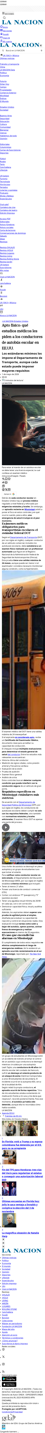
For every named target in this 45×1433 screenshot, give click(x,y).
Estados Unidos (7, 107)
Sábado (3, 236)
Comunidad (5, 127)
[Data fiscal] (3, 1428)
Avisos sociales (6, 227)
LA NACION (7, 321)
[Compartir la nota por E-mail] (9, 489)
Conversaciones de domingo (13, 233)
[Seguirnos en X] (3, 1357)
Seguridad (4, 118)
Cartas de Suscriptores (10, 150)
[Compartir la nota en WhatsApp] (6, 482)
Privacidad (18, 1412)
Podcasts (4, 193)
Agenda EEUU (8, 1113)
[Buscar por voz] (41, 50)
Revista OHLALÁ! (7, 247)
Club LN (6, 38)
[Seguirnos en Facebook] (3, 1350)
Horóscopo (5, 184)
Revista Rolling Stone (9, 259)
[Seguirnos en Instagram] (3, 1365)
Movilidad (4, 95)
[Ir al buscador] (4, 17)
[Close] (3, 1239)
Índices (3, 98)
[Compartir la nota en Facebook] (3, 489)
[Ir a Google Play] (9, 1380)
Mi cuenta (7, 41)
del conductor (14, 754)
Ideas (2, 239)
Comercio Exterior (8, 92)
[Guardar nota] (6, 479)
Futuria (3, 81)
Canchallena (5, 167)
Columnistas (5, 147)
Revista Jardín (6, 261)
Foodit (6, 34)
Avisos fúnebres (7, 224)
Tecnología (5, 181)
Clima (2, 67)
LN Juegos (4, 176)
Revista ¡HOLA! (6, 250)
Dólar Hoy (4, 84)
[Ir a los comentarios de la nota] (9, 479)
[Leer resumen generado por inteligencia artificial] (3, 479)
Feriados (4, 187)
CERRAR (3, 2)
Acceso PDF (5, 219)
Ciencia (3, 133)
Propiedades (6, 90)
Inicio (5, 27)
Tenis (2, 164)
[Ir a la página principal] (22, 23)
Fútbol (3, 158)
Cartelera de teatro (8, 210)
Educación (4, 121)
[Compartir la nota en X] (6, 489)
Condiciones (7, 1412)
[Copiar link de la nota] (3, 486)
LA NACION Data (7, 70)
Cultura (3, 124)
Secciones (7, 30)
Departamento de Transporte (23, 537)
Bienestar (4, 130)
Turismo (3, 178)
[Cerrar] (40, 45)
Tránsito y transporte (9, 64)
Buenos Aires (6, 115)
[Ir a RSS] (3, 1372)
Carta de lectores (7, 230)
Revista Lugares (7, 253)
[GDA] (9, 1420)
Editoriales (5, 144)
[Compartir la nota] (3, 482)
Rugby (3, 161)
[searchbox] (21, 50)
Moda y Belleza (7, 196)
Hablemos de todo (8, 135)
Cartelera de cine (7, 207)
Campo (3, 87)
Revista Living (6, 256)
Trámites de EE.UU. (13, 1116)
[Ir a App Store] (9, 1386)
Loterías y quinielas (8, 190)
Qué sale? (4, 204)
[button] (22, 180)
